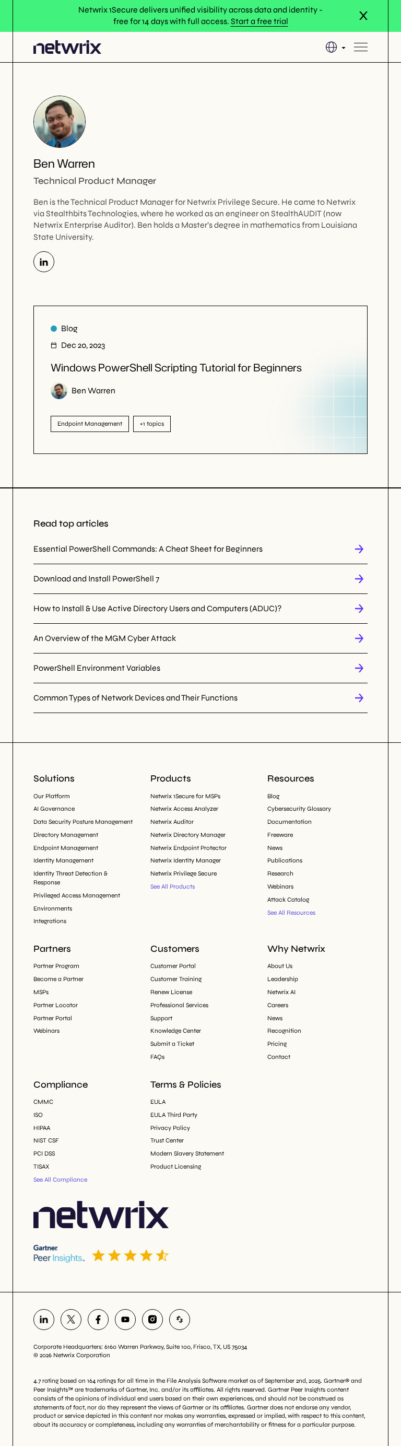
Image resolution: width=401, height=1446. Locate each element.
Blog (273, 796)
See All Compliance (60, 1179)
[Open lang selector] (335, 47)
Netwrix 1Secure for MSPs (185, 796)
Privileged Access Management (76, 895)
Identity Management (63, 860)
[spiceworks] (179, 1319)
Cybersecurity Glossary (299, 808)
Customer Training (176, 979)
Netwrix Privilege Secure (183, 873)
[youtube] (125, 1319)
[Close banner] (363, 15)
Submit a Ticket (172, 1043)
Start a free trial (259, 21)
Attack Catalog (288, 899)
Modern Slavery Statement (187, 1153)
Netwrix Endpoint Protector (188, 848)
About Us (279, 966)
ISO (38, 1114)
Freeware (280, 834)
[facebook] (98, 1319)
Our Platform (51, 796)
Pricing (277, 1043)
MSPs (41, 992)
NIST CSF (46, 1140)
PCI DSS (44, 1153)
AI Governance (54, 808)
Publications (284, 860)
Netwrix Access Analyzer (184, 808)
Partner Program (56, 966)
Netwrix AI (281, 992)
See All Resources (291, 912)
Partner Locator (55, 1005)
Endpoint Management (65, 848)
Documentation (289, 821)
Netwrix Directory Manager (188, 834)
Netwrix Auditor (172, 821)
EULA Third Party (173, 1114)
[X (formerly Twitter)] (71, 1319)
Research (280, 873)
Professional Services (179, 1005)
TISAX (41, 1166)
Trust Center (167, 1140)
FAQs (157, 1056)
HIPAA (41, 1128)
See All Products (172, 886)
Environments (52, 908)
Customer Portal (173, 966)
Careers (277, 1005)
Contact (278, 1056)
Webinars (280, 886)
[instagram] (152, 1319)
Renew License (171, 992)
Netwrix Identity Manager (185, 860)
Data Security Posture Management (83, 821)
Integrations (49, 921)
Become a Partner (58, 979)
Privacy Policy (170, 1128)
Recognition (284, 1030)
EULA (158, 1101)
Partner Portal (52, 1018)
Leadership (282, 979)
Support (161, 1018)
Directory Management (65, 834)
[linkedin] (43, 1319)
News (274, 848)
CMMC (43, 1101)
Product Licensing (175, 1166)
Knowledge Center (175, 1030)
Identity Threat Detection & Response (70, 878)
